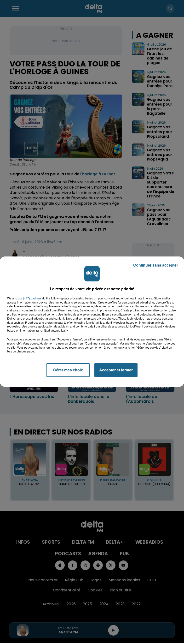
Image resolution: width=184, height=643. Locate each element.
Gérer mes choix (68, 370)
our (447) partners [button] (29, 298)
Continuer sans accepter (155, 265)
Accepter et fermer (116, 370)
